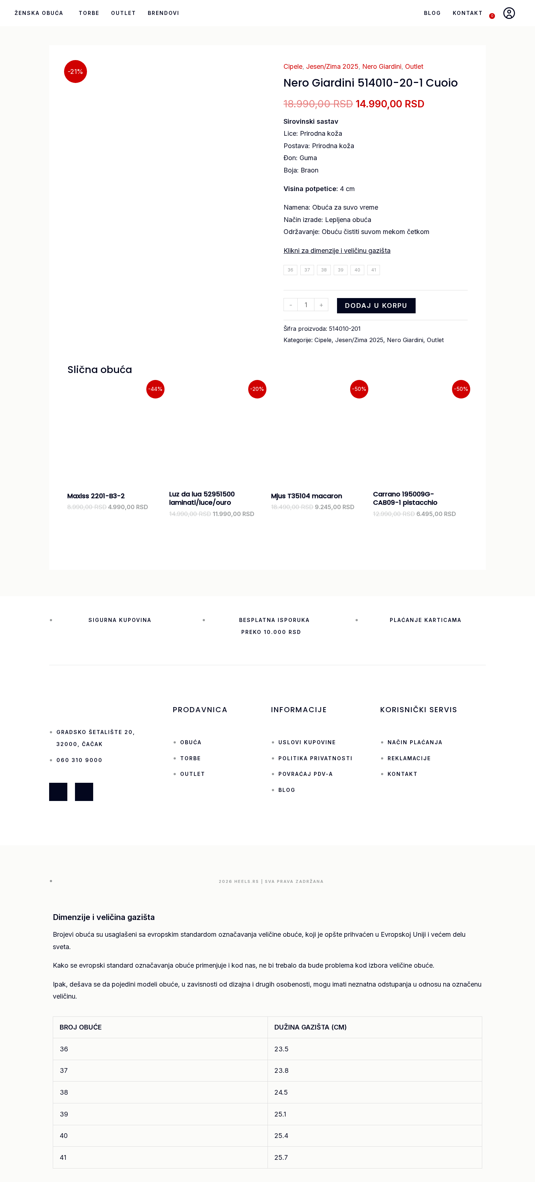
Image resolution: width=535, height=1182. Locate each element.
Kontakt (468, 13)
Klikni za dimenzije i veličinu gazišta (337, 250)
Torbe (89, 13)
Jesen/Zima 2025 (332, 66)
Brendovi (163, 13)
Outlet (123, 13)
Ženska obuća (39, 13)
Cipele (293, 66)
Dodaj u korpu (376, 305)
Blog (432, 13)
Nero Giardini (381, 66)
